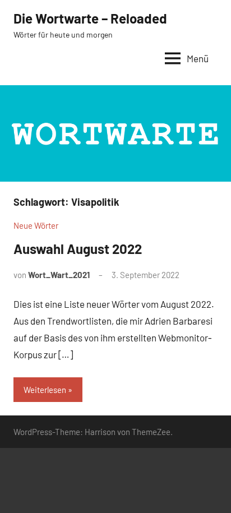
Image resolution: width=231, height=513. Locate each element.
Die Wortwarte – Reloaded (90, 18)
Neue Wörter (35, 225)
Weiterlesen (45, 390)
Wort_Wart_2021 (59, 275)
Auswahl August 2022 (77, 249)
